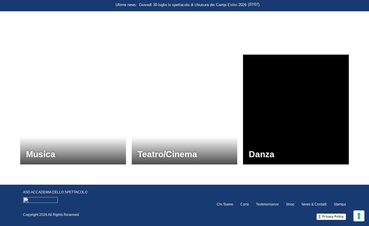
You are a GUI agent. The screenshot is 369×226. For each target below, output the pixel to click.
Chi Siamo (225, 204)
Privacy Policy (333, 216)
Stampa (340, 204)
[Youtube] (340, 193)
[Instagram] (328, 193)
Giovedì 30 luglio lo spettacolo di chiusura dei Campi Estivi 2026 (192, 5)
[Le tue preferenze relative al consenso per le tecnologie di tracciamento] (358, 215)
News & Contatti (314, 204)
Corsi (244, 204)
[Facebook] (315, 193)
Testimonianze (267, 204)
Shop (290, 204)
